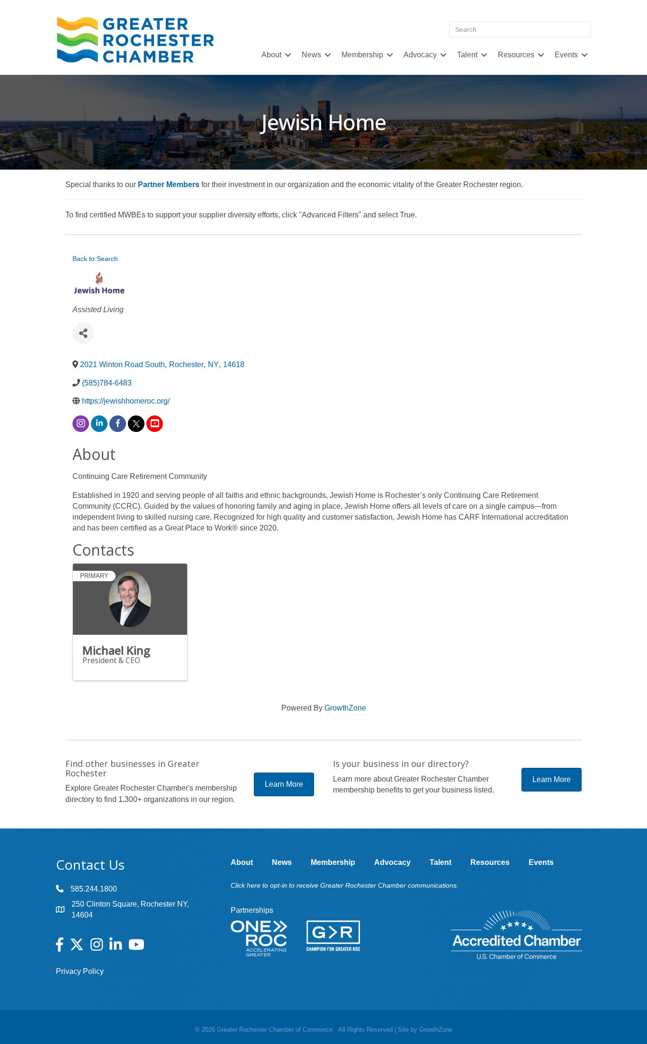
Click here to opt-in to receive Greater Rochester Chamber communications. (344, 885)
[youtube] (154, 423)
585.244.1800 (94, 889)
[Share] (83, 333)
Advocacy (420, 55)
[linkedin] (99, 423)
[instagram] (80, 423)
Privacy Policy (80, 971)
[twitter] (136, 423)
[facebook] (117, 423)
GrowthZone (345, 708)
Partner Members (168, 184)
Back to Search (95, 258)
